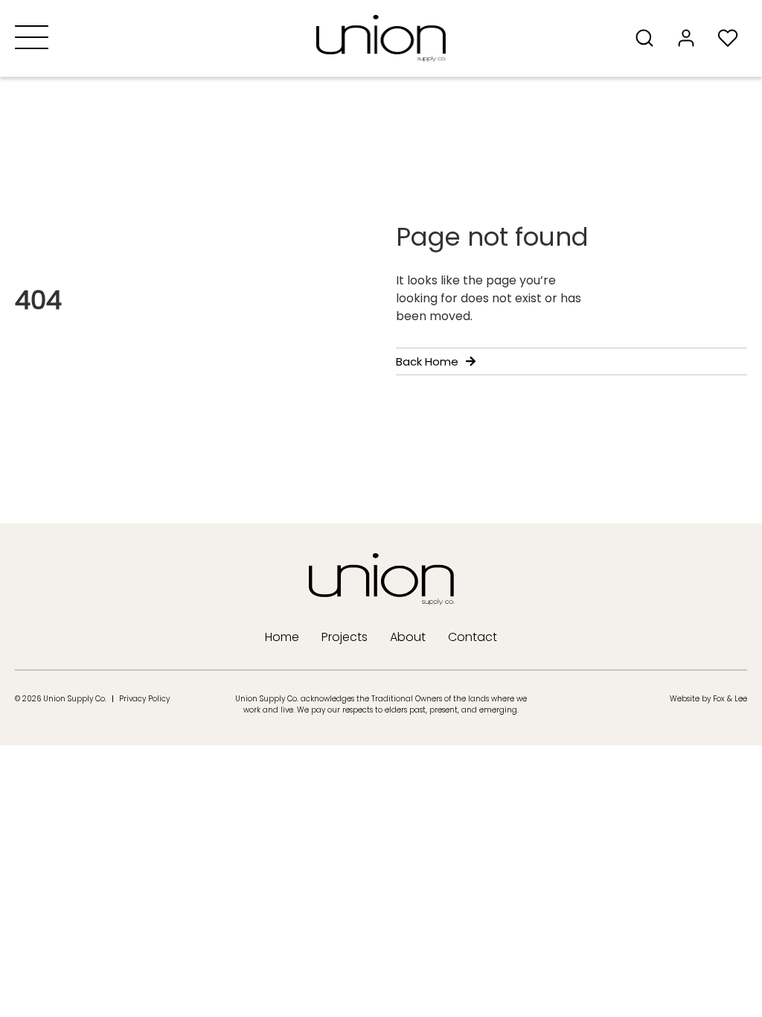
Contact (472, 636)
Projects (344, 636)
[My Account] (690, 38)
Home (282, 636)
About (408, 636)
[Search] (649, 38)
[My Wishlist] (732, 38)
